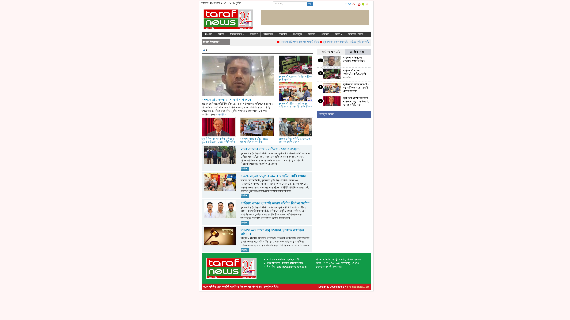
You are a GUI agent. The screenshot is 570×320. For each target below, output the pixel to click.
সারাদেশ (254, 34)
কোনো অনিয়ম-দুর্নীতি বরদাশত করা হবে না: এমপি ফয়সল (295, 140)
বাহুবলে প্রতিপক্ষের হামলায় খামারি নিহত (286, 42)
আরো (338, 34)
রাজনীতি (283, 34)
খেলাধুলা (325, 34)
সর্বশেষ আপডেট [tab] (331, 52)
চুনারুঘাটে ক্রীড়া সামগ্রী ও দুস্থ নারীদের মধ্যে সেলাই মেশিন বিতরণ (295, 105)
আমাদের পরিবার (355, 34)
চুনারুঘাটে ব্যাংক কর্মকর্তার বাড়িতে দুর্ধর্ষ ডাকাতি (332, 42)
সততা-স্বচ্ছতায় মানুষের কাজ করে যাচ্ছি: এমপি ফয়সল (273, 176)
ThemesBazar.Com (358, 286)
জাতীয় (221, 34)
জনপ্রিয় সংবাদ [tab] (357, 52)
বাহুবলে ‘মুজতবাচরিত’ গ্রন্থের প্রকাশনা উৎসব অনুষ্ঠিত (254, 140)
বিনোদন (311, 34)
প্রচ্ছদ (209, 34)
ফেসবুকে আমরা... (328, 114)
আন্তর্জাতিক (268, 34)
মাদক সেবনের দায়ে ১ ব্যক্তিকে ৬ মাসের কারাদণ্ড (270, 149)
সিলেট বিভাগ (236, 34)
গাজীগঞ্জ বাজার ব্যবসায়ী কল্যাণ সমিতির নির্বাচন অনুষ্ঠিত (275, 203)
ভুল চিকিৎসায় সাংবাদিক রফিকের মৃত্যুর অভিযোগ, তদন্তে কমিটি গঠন (218, 140)
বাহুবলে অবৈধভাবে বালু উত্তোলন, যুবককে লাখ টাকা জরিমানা (272, 232)
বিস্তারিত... (223, 114)
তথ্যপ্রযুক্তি (297, 34)
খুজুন (310, 4)
